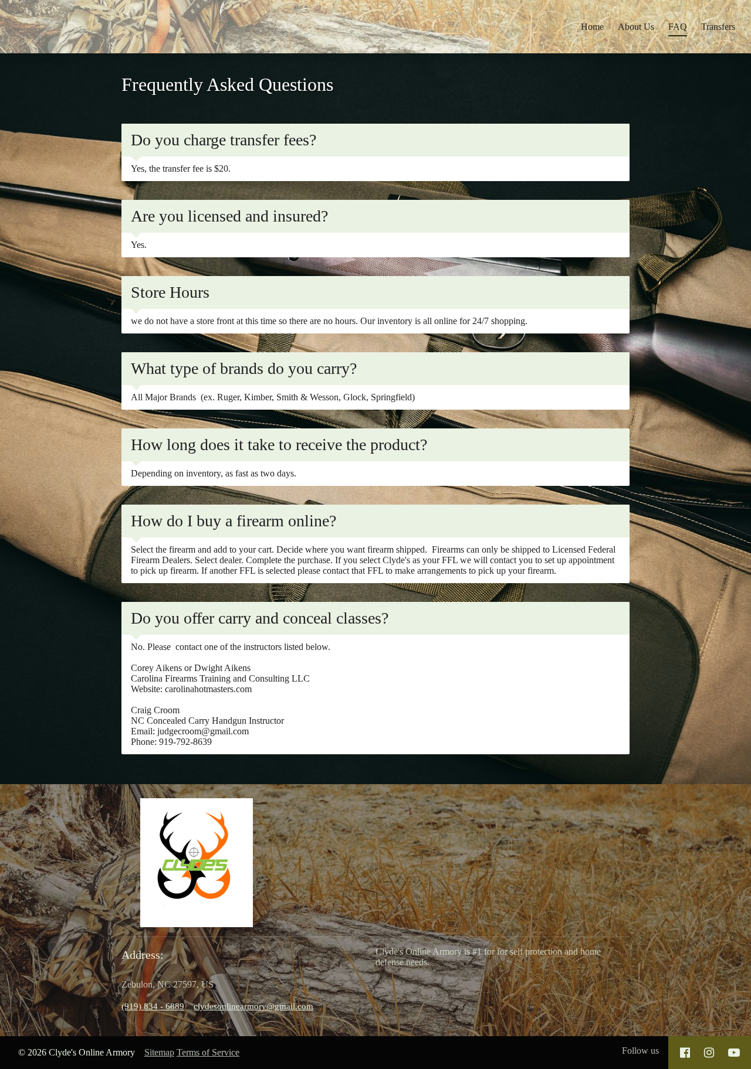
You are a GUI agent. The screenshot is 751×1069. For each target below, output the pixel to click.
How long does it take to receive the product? (279, 444)
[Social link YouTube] (734, 1052)
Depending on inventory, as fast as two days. (215, 473)
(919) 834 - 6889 (152, 1006)
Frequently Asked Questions (227, 84)
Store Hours (170, 292)
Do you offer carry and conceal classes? (259, 618)
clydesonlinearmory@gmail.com (253, 1006)
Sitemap (159, 1052)
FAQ (677, 27)
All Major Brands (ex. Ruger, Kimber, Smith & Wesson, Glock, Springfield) (273, 397)
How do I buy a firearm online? (233, 521)
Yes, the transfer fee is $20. (181, 168)
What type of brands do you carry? (244, 368)
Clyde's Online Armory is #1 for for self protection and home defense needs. (488, 957)
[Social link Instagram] (709, 1052)
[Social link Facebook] (685, 1052)
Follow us (640, 1051)
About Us (636, 27)
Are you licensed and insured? (229, 216)
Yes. (140, 245)
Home (592, 27)
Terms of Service (208, 1052)
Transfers (718, 27)
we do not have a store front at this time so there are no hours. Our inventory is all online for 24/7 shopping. (329, 321)
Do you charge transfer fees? (223, 140)
